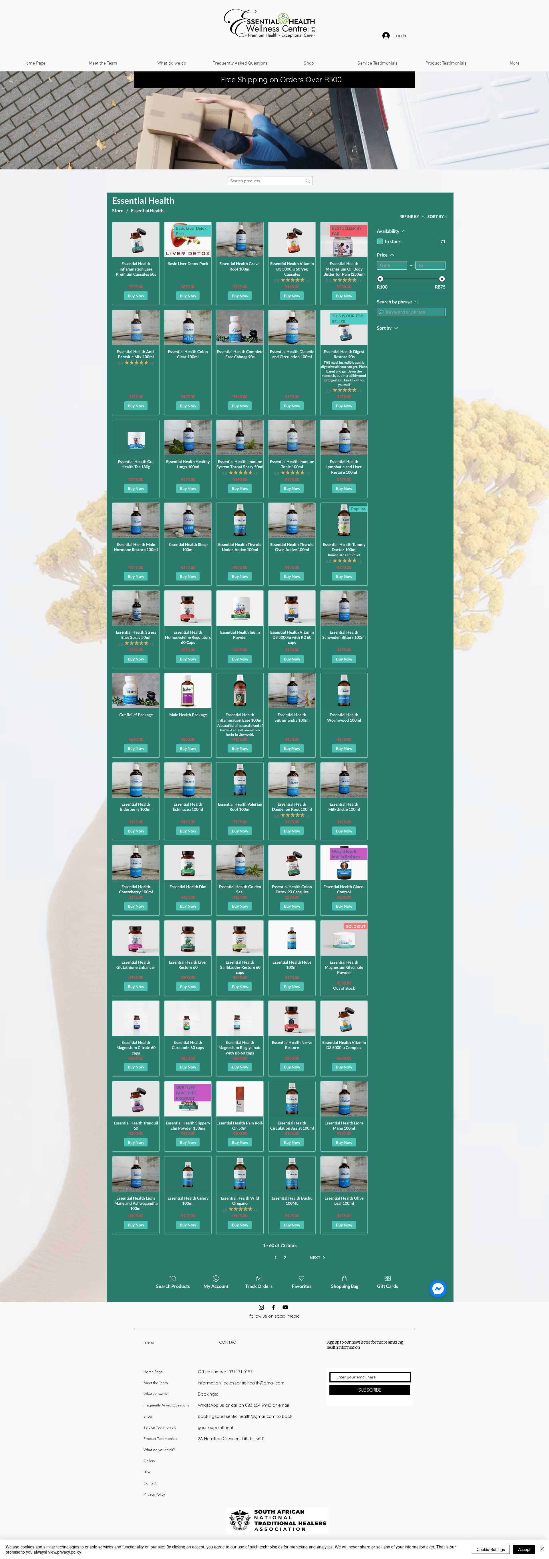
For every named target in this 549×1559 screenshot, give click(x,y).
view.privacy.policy (64, 1552)
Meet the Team (156, 1383)
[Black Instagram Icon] (261, 1307)
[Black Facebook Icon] (273, 1307)
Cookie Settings (491, 1549)
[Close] (542, 1549)
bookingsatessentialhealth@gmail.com (236, 1416)
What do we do (156, 1394)
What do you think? (159, 1450)
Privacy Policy (154, 1494)
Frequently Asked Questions (166, 1405)
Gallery (149, 1461)
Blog (147, 1472)
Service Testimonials (160, 1427)
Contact (150, 1483)
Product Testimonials (160, 1438)
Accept (524, 1549)
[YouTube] (285, 1307)
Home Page (153, 1372)
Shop (148, 1416)
